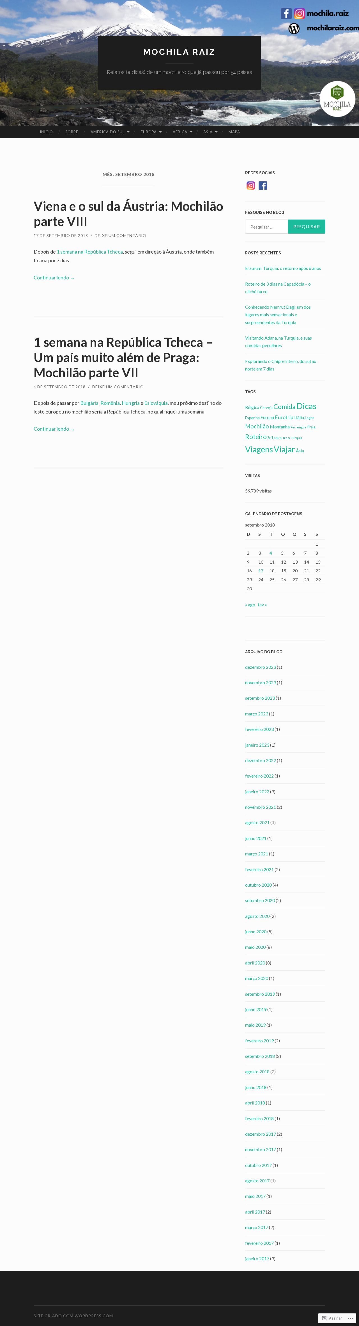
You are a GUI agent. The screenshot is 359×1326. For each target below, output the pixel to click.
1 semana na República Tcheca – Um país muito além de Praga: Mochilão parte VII (123, 357)
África (180, 132)
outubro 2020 (258, 884)
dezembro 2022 (260, 760)
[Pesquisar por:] (285, 227)
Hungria (131, 403)
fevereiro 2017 (259, 1243)
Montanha (280, 426)
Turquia (296, 438)
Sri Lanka (275, 437)
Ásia (208, 132)
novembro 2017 (260, 1149)
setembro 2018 (260, 1056)
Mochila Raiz (179, 52)
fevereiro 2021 (259, 869)
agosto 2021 (257, 822)
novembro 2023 (260, 682)
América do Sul (108, 132)
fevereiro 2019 (259, 1040)
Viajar (284, 449)
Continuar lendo (54, 277)
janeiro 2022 (257, 791)
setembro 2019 (260, 994)
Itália (299, 417)
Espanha (252, 417)
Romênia (110, 403)
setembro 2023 (260, 698)
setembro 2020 (260, 900)
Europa (149, 132)
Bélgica (252, 407)
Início (46, 132)
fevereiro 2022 (259, 775)
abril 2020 (255, 962)
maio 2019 (255, 1024)
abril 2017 (255, 1211)
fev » (262, 604)
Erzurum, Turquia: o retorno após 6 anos (283, 268)
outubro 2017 (258, 1165)
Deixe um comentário (120, 235)
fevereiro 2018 (259, 1118)
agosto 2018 (257, 1071)
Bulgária (89, 403)
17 (260, 570)
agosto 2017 (257, 1180)
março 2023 (256, 713)
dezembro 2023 (260, 667)
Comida (284, 406)
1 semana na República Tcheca (90, 252)
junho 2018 (255, 1087)
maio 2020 (255, 947)
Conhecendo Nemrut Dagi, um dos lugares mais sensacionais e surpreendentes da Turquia (278, 314)
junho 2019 (255, 1009)
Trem (286, 438)
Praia (311, 427)
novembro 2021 (260, 807)
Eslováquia (156, 403)
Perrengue (299, 427)
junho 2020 (255, 931)
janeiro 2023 (257, 744)
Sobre (71, 132)
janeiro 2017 (257, 1258)
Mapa (234, 132)
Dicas (306, 406)
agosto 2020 (257, 916)
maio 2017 (255, 1196)
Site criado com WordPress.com (73, 1315)
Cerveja (266, 407)
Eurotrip (284, 417)
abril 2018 (255, 1102)
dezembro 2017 (260, 1134)
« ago (250, 604)
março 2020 (256, 978)
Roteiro (256, 437)
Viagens (259, 449)
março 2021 (256, 853)
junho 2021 (255, 838)
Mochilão (257, 426)
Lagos (309, 417)
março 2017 (256, 1227)
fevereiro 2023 (259, 729)
